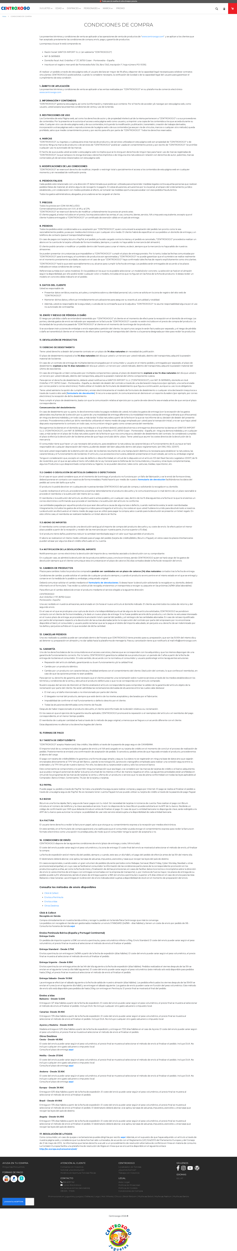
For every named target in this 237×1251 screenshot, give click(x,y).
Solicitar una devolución (72, 1170)
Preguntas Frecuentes (13, 1167)
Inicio (4, 16)
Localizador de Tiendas (129, 1167)
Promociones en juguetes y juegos (65, 1196)
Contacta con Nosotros (71, 1167)
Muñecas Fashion (163, 1196)
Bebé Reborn (130, 1196)
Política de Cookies (127, 1188)
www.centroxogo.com (153, 36)
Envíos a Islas (50, 901)
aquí (72, 926)
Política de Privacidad (129, 1185)
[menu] (118, 8)
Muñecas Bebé (145, 1196)
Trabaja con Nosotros (128, 1173)
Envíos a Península (53, 897)
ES (178, 1178)
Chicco (118, 1196)
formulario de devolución (80, 393)
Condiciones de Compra (130, 1191)
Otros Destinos (51, 906)
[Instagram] (184, 1169)
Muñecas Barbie (181, 1196)
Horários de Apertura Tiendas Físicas (78, 1173)
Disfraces (88, 1196)
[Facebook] (179, 1169)
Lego (97, 1196)
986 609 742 (68, 1182)
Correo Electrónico (71, 1185)
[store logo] (15, 8)
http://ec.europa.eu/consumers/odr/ (58, 1149)
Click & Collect (51, 893)
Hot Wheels (107, 1196)
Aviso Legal (124, 1182)
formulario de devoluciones (103, 583)
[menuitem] (45, 8)
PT (182, 1178)
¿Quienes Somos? (127, 1170)
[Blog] (198, 1169)
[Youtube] (190, 1169)
